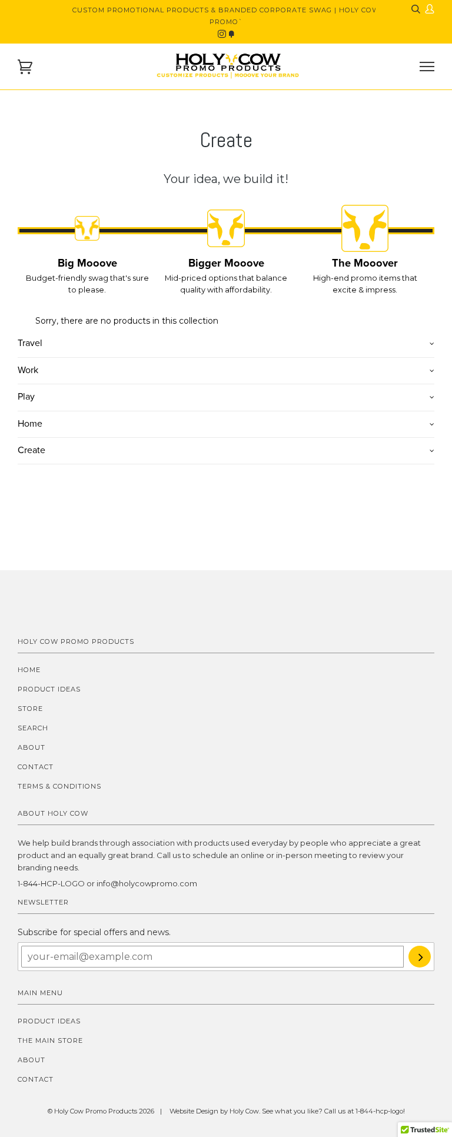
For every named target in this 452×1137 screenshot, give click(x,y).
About (31, 747)
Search (33, 728)
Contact (36, 767)
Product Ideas (49, 689)
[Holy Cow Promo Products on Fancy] (231, 34)
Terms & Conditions (59, 786)
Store (30, 708)
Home (29, 670)
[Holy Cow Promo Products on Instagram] (223, 34)
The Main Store (50, 1040)
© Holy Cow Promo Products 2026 (101, 1111)
